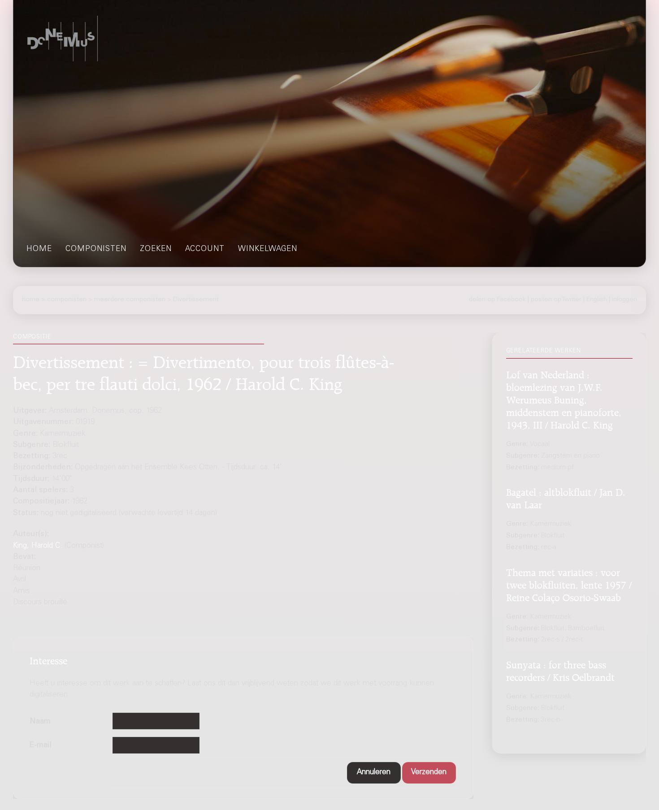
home (39, 249)
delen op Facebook (497, 300)
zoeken (156, 249)
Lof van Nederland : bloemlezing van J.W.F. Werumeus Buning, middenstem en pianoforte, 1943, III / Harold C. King (563, 399)
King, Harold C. (37, 546)
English (596, 300)
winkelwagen (267, 249)
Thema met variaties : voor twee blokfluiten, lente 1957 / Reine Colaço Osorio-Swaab (569, 584)
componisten (95, 249)
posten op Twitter (556, 300)
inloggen (624, 300)
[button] (374, 773)
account (205, 249)
